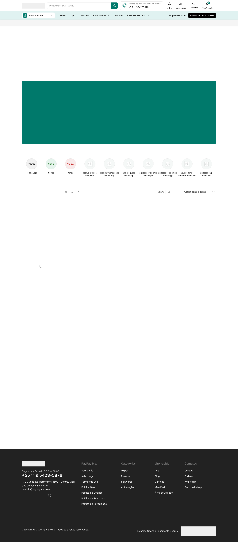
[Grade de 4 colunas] (66, 192)
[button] (169, 5)
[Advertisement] (119, 48)
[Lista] (71, 192)
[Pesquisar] (114, 5)
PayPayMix (49, 529)
